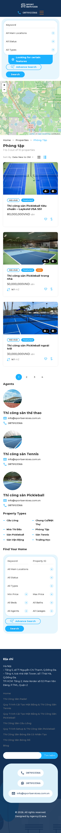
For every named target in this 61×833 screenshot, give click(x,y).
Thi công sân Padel (15, 698)
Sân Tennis (42, 534)
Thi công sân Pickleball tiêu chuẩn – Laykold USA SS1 (26, 207)
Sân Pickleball (15, 534)
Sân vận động (15, 539)
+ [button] (4, 85)
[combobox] (30, 33)
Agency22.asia (38, 816)
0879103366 (30, 12)
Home (7, 140)
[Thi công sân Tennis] (12, 439)
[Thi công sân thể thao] (12, 398)
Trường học (43, 539)
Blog (6, 745)
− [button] (4, 90)
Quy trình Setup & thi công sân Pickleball (29, 728)
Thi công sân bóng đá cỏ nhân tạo (25, 734)
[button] (42, 13)
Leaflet (32, 134)
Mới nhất (13, 200)
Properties (22, 140)
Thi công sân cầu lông (17, 723)
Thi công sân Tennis (21, 454)
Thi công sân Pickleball (23, 495)
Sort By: (7, 157)
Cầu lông (12, 520)
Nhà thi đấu (14, 529)
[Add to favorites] (45, 219)
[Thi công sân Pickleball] (12, 481)
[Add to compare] (51, 219)
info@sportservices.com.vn (24, 418)
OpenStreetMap (44, 134)
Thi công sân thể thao (22, 413)
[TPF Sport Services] (30, 5)
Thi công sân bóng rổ (16, 739)
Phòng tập (42, 529)
